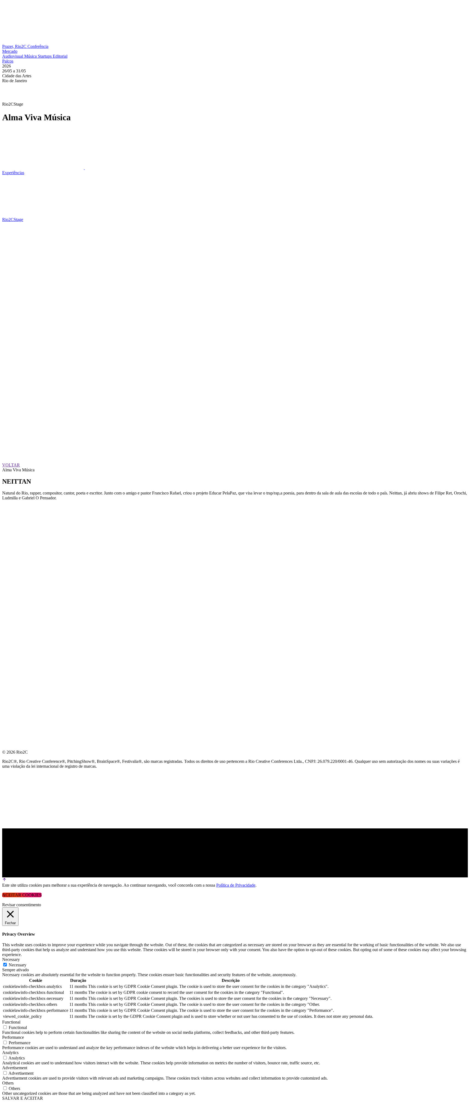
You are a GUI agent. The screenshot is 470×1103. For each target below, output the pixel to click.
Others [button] (8, 1083)
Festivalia (14, 559)
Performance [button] (13, 1037)
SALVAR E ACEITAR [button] (22, 1098)
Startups (45, 56)
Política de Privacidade (235, 885)
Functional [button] (11, 1022)
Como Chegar (18, 585)
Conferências (19, 533)
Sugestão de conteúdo (30, 572)
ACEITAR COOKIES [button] (22, 895)
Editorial (60, 56)
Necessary (17, 965)
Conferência (37, 46)
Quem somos (17, 507)
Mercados (14, 546)
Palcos (7, 61)
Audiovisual (13, 56)
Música (31, 56)
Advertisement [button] (14, 1067)
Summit (11, 520)
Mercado (9, 51)
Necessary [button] (11, 959)
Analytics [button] (10, 1052)
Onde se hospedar (24, 598)
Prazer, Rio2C (14, 46)
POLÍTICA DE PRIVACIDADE (31, 611)
